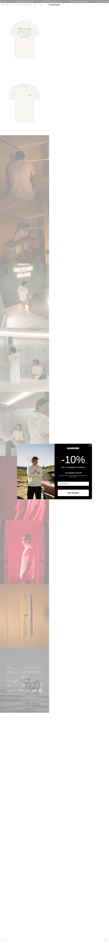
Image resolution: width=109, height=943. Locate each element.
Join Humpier (73, 493)
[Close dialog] (90, 445)
